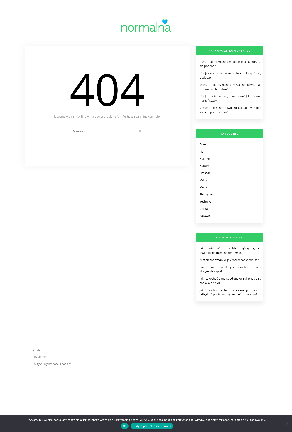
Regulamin (39, 357)
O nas (36, 349)
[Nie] (287, 423)
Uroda (204, 209)
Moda (203, 187)
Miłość (204, 180)
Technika (206, 201)
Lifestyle (205, 173)
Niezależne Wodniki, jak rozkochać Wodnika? (229, 260)
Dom (203, 144)
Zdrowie (205, 216)
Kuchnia (205, 159)
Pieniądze (206, 194)
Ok (125, 426)
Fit (201, 151)
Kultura (205, 166)
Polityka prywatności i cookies (52, 364)
